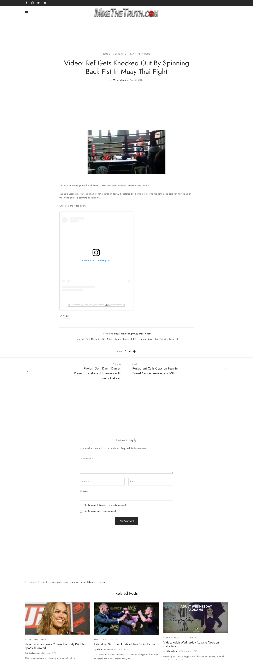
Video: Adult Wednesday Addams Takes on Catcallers (191, 644)
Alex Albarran (103, 649)
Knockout (127, 339)
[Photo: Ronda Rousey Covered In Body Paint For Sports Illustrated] (57, 618)
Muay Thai (153, 339)
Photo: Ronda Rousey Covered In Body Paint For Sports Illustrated (55, 646)
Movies (178, 637)
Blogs (106, 53)
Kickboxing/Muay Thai (126, 53)
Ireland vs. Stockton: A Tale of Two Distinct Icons (124, 644)
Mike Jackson (119, 80)
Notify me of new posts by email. (100, 511)
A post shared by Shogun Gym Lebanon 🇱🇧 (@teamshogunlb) (96, 304)
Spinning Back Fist (169, 339)
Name (85, 481)
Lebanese (142, 339)
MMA (36, 639)
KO (134, 339)
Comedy (167, 637)
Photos (45, 639)
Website (84, 491)
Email (134, 481)
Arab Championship (95, 339)
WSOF (66, 316)
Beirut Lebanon (114, 339)
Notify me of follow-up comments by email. (105, 505)
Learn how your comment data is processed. (84, 582)
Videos (146, 53)
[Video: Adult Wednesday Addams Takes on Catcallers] (195, 617)
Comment (87, 458)
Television (190, 637)
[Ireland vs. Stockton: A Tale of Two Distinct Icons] (126, 618)
